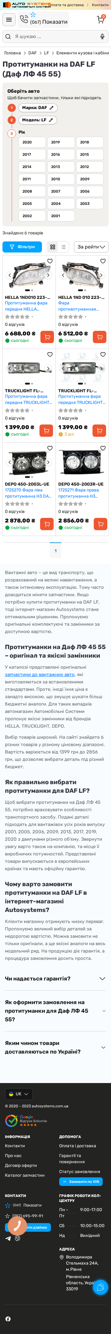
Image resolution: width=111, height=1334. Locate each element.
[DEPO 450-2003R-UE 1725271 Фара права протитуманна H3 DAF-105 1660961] (82, 462)
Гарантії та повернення (72, 1158)
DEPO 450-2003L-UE (27, 484)
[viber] (17, 1238)
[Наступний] (48, 275)
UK (18, 1094)
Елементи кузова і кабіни (82, 53)
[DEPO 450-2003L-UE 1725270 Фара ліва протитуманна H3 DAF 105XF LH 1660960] (29, 462)
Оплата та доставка (66, 5)
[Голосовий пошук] (102, 36)
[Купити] (47, 337)
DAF (32, 53)
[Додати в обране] (50, 261)
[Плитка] (53, 247)
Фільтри (27, 246)
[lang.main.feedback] (100, 1287)
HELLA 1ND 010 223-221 (79, 297)
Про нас (13, 1155)
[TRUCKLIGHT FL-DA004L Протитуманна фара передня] (29, 368)
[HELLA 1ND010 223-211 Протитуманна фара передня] (29, 275)
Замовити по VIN (84, 1181)
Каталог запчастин (25, 1175)
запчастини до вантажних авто (40, 674)
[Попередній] (10, 275)
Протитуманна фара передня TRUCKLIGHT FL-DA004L (27, 399)
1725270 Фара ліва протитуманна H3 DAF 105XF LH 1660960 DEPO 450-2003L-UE (28, 493)
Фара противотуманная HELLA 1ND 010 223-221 (82, 306)
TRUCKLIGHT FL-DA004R (76, 391)
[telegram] (8, 1238)
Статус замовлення (79, 1171)
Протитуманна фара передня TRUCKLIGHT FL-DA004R (80, 399)
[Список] (63, 247)
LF (46, 53)
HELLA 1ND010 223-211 (26, 297)
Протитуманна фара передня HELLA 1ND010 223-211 (26, 306)
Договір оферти (21, 1165)
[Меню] (8, 19)
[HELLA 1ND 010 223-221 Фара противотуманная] (82, 275)
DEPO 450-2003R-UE (81, 484)
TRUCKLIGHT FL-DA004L (22, 391)
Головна (12, 53)
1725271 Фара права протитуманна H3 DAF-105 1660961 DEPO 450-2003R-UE (81, 493)
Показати (49, 21)
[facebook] (8, 1319)
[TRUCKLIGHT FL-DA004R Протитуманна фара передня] (82, 368)
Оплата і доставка (77, 1145)
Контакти (100, 5)
